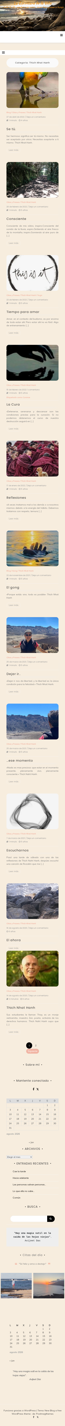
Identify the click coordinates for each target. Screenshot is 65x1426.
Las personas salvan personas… (29, 1184)
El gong (12, 587)
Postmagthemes (44, 1413)
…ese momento (19, 760)
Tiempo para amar (22, 312)
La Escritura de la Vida (33, 3)
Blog (8, 112)
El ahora (13, 940)
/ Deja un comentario (35, 117)
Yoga (39, 295)
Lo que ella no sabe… (24, 1191)
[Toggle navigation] (3, 52)
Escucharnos (17, 850)
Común (16, 1197)
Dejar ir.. (13, 674)
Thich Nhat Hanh (34, 112)
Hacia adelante (21, 1178)
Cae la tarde (19, 1171)
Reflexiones (16, 497)
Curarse (26, 397)
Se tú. (11, 129)
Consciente (16, 219)
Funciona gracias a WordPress (20, 1410)
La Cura (13, 404)
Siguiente (32, 1051)
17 (10, 1118)
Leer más (13, 150)
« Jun (31, 1142)
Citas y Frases (18, 112)
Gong (14, 571)
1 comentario (33, 389)
